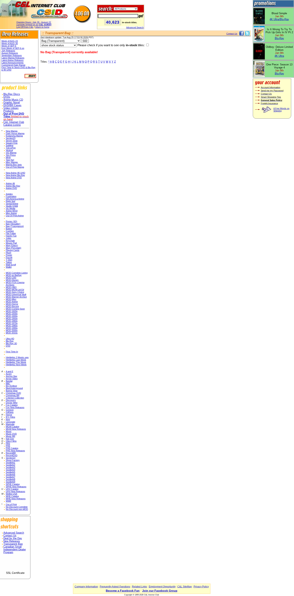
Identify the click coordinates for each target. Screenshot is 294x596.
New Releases (11, 541)
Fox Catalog (12, 405)
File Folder (11, 233)
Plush (8, 252)
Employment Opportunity (162, 586)
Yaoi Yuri (10, 160)
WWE (8, 501)
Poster (9, 255)
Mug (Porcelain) (13, 248)
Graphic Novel (11, 102)
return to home (42, 27)
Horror (9, 414)
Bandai (9, 381)
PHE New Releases (15, 450)
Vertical (9, 150)
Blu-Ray (10, 341)
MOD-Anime (12, 301)
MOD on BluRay (14, 275)
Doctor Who (11, 402)
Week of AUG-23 (9, 41)
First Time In (12, 351)
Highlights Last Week (16, 360)
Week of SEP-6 (8, 46)
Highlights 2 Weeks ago (17, 357)
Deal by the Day (12, 538)
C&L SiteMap (184, 586)
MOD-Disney (12, 280)
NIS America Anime (15, 199)
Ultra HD (10, 338)
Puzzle (9, 257)
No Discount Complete (17, 507)
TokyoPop (11, 148)
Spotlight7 (10, 477)
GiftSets (10, 412)
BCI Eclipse (11, 386)
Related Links (139, 586)
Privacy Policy (201, 586)
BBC (8, 383)
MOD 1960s (12, 321)
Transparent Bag (13, 544)
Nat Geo (10, 438)
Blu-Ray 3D (11, 343)
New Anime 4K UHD (15, 173)
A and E (9, 371)
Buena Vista (11, 390)
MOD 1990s (12, 328)
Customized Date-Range (13, 65)
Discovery (11, 400)
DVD (8, 346)
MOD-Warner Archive (16, 297)
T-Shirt (9, 260)
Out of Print (11, 504)
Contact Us (9, 535)
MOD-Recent (12, 306)
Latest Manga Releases (12, 58)
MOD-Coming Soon (15, 309)
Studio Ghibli (12, 206)
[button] (15, 564)
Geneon (10, 410)
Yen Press (11, 155)
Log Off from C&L (24, 27)
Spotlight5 (10, 472)
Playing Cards (12, 250)
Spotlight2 (10, 465)
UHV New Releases (15, 491)
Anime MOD (12, 211)
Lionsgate (10, 422)
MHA (8, 157)
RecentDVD (11, 455)
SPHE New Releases (16, 486)
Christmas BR (12, 395)
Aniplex (9, 194)
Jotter (8, 238)
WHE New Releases (16, 498)
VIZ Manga (11, 152)
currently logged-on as (34, 24)
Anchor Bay (11, 376)
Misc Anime (11, 213)
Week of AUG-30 (9, 43)
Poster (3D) (11, 221)
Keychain (10, 240)
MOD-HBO (11, 287)
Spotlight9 (10, 482)
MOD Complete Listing (17, 273)
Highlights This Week (16, 362)
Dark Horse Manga (15, 133)
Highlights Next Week (16, 364)
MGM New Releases (16, 429)
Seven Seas (12, 140)
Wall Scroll (11, 264)
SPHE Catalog (13, 484)
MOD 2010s (12, 333)
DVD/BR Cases (12, 105)
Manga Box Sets (14, 164)
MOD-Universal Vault (16, 294)
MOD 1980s (12, 325)
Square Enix (12, 143)
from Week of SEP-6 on (12, 48)
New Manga (11, 131)
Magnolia (10, 424)
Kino (8, 419)
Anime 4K (10, 183)
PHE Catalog (12, 448)
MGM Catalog (12, 426)
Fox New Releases (15, 407)
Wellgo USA (11, 494)
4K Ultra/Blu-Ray (279, 19)
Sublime (9, 145)
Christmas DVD (13, 393)
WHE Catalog (12, 496)
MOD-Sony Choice (15, 292)
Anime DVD (11, 188)
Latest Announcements (12, 62)
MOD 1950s (12, 318)
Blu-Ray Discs (11, 94)
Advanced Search (135, 27)
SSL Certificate (15, 572)
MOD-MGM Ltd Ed (15, 289)
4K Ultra (279, 55)
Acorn (9, 374)
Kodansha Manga (14, 136)
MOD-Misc (11, 299)
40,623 (112, 22)
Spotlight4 (10, 470)
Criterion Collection (15, 398)
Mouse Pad (11, 243)
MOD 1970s (12, 323)
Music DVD (11, 434)
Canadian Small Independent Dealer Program (14, 549)
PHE (8, 446)
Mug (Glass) (12, 245)
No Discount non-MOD (17, 509)
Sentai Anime (12, 203)
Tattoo (9, 262)
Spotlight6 (10, 474)
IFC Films (10, 417)
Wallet (9, 267)
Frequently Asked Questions (115, 586)
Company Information (86, 586)
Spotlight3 (10, 467)
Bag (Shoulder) (13, 224)
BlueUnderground (14, 388)
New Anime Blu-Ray (15, 175)
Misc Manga (12, 162)
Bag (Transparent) (15, 226)
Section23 (10, 138)
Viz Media (10, 208)
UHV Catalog (12, 489)
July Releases (8, 50)
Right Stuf (10, 201)
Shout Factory (13, 460)
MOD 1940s (12, 316)
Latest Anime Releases (12, 60)
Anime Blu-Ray (13, 186)
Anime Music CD (13, 99)
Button (9, 228)
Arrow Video (12, 378)
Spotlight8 (10, 479)
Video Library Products (11, 109)
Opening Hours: (33, 22)
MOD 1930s (12, 313)
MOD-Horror (12, 304)
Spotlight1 (10, 462)
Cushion (10, 231)
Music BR (10, 436)
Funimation (11, 196)
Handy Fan (11, 236)
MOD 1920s (12, 311)
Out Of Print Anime (15, 215)
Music (9, 431)
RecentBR (11, 453)
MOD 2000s (12, 330)
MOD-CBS (11, 277)
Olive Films (11, 441)
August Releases (9, 53)
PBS (8, 443)
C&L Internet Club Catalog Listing (13, 123)
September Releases (11, 55)
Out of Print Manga (15, 167)
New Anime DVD (14, 177)
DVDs (6, 97)
